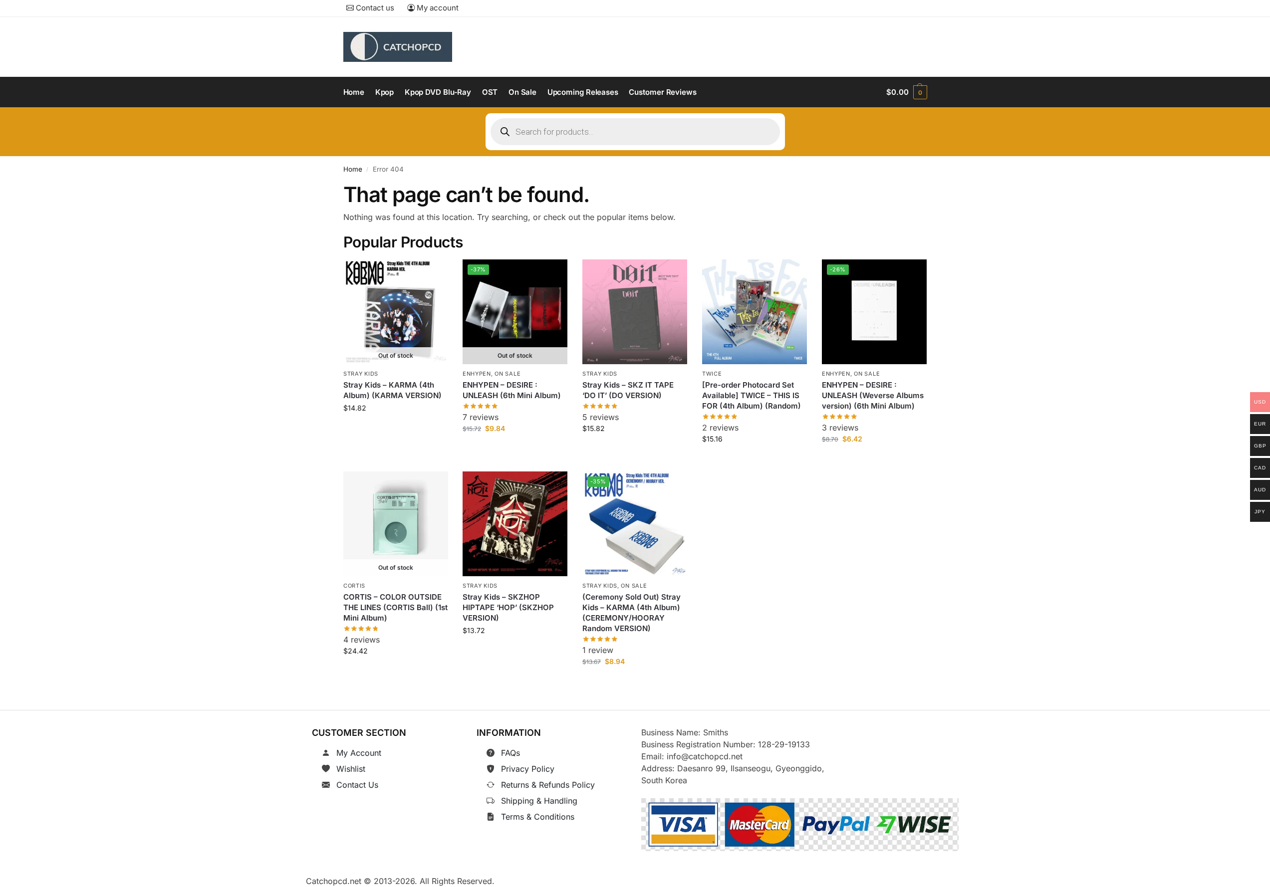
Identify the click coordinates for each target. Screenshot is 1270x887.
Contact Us (357, 785)
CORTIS (354, 585)
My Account (358, 753)
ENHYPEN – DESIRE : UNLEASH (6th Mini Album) (512, 390)
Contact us (374, 7)
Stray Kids (360, 373)
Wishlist (350, 769)
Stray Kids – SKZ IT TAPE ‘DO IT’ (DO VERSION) (628, 390)
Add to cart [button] (635, 450)
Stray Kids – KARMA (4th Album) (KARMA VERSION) (392, 390)
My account (437, 7)
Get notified (395, 430)
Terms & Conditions (537, 817)
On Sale (508, 373)
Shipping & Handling (539, 801)
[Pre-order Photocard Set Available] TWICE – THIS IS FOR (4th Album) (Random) (751, 395)
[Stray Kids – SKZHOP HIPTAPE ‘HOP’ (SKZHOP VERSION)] (515, 523)
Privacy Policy (527, 769)
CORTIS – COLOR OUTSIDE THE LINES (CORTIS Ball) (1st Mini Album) (395, 608)
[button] (906, 92)
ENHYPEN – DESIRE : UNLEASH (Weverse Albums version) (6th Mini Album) (873, 395)
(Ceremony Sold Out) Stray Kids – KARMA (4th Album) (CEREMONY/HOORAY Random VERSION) (631, 613)
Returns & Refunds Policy (548, 785)
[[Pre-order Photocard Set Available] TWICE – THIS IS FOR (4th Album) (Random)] (754, 311)
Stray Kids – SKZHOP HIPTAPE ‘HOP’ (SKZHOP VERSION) (508, 608)
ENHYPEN (477, 373)
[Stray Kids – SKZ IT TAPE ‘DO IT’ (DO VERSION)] (634, 311)
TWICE (712, 373)
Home (352, 169)
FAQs (510, 753)
